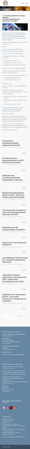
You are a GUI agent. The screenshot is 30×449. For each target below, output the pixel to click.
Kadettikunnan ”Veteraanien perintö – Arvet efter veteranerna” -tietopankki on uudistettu (14, 297)
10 (12, 316)
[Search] (21, 3)
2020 (9, 283)
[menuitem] (21, 3)
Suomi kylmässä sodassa (8, 431)
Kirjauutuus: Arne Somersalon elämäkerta (14, 243)
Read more (24, 153)
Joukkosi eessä (6, 422)
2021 (9, 147)
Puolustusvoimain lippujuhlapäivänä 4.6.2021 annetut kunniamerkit (13, 160)
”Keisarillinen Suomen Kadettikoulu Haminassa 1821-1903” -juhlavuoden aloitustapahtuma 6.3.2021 (14, 278)
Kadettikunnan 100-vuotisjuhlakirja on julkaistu (13, 228)
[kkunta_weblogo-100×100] (12, 3)
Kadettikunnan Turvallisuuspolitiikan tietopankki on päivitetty (12, 177)
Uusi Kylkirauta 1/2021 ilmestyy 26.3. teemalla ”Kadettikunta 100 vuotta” (15, 260)
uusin (17, 283)
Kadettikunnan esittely (7, 419)
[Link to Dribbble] (26, 447)
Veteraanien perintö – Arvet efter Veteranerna (13, 429)
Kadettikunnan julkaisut (8, 420)
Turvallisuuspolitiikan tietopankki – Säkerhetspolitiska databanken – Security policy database (14, 425)
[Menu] (25, 3)
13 (9, 318)
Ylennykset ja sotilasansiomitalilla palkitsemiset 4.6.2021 (11, 143)
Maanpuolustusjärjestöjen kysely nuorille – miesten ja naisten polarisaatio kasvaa (13, 195)
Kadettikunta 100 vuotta (8, 434)
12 (6, 318)
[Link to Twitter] (24, 447)
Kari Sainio (20, 147)
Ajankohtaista (13, 147)
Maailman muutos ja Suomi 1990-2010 (11, 432)
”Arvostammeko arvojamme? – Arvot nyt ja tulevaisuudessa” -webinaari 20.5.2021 (14, 212)
